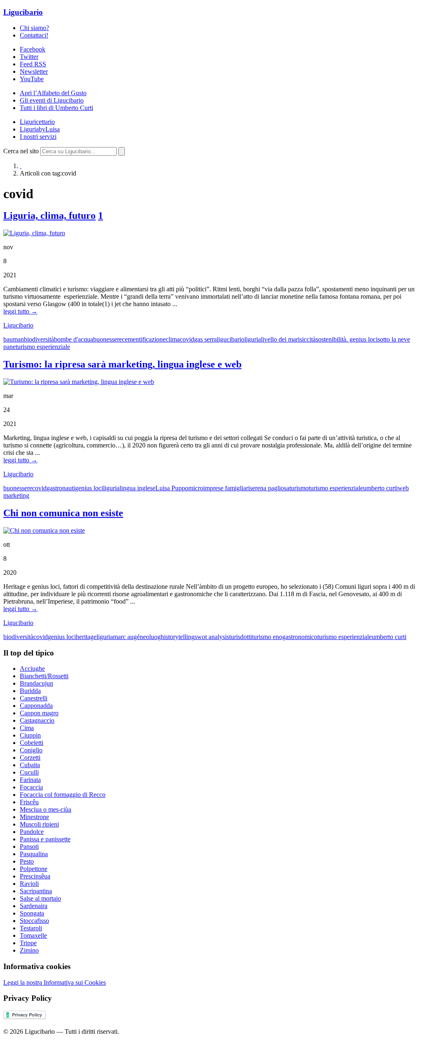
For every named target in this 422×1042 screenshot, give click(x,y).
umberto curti (380, 488)
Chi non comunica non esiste (63, 513)
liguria (252, 339)
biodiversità (39, 339)
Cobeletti (31, 742)
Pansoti (29, 846)
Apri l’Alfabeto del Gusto (53, 92)
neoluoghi (153, 636)
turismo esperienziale (43, 346)
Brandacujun (36, 683)
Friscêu (29, 802)
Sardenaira (33, 905)
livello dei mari (280, 339)
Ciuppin (30, 735)
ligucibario (230, 339)
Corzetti (30, 757)
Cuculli (29, 772)
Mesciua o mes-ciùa (45, 809)
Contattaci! (34, 35)
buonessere (107, 339)
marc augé (126, 636)
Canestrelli (33, 698)
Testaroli (31, 928)
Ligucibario (23, 12)
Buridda (30, 690)
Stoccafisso (34, 920)
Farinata (30, 779)
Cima (27, 727)
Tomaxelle (33, 935)
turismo (299, 488)
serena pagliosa (269, 488)
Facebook (32, 49)
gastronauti (61, 488)
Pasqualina (34, 853)
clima (173, 339)
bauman (13, 339)
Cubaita (30, 764)
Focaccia (31, 787)
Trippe (28, 942)
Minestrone (34, 816)
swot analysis (212, 636)
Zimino (29, 950)
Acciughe (32, 668)
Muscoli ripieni (39, 824)
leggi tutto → (20, 311)
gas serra (205, 339)
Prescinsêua (35, 876)
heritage (86, 636)
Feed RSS (33, 64)
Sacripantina (36, 890)
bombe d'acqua (73, 339)
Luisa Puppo (171, 488)
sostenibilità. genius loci (346, 339)
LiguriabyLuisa (40, 129)
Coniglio (31, 750)
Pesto (27, 861)
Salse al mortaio (40, 898)
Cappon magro (39, 713)
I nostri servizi (38, 136)
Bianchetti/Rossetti (44, 675)
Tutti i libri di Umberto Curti (56, 107)
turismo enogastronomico (284, 636)
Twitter (29, 56)
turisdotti (240, 636)
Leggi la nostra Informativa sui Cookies (54, 982)
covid (187, 339)
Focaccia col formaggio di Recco (63, 794)
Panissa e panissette (45, 839)
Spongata (32, 913)
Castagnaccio (37, 720)
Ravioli (29, 883)
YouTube (32, 78)
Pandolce (32, 831)
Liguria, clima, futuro (49, 215)
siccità (308, 339)
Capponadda (36, 705)
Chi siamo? (34, 27)
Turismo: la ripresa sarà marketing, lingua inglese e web (122, 364)
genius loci (89, 488)
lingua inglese (137, 488)
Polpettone (33, 868)
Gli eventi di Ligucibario (52, 100)
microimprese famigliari (219, 488)
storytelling (180, 636)
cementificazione (144, 339)
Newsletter (34, 71)
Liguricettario (37, 121)
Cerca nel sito (21, 151)
